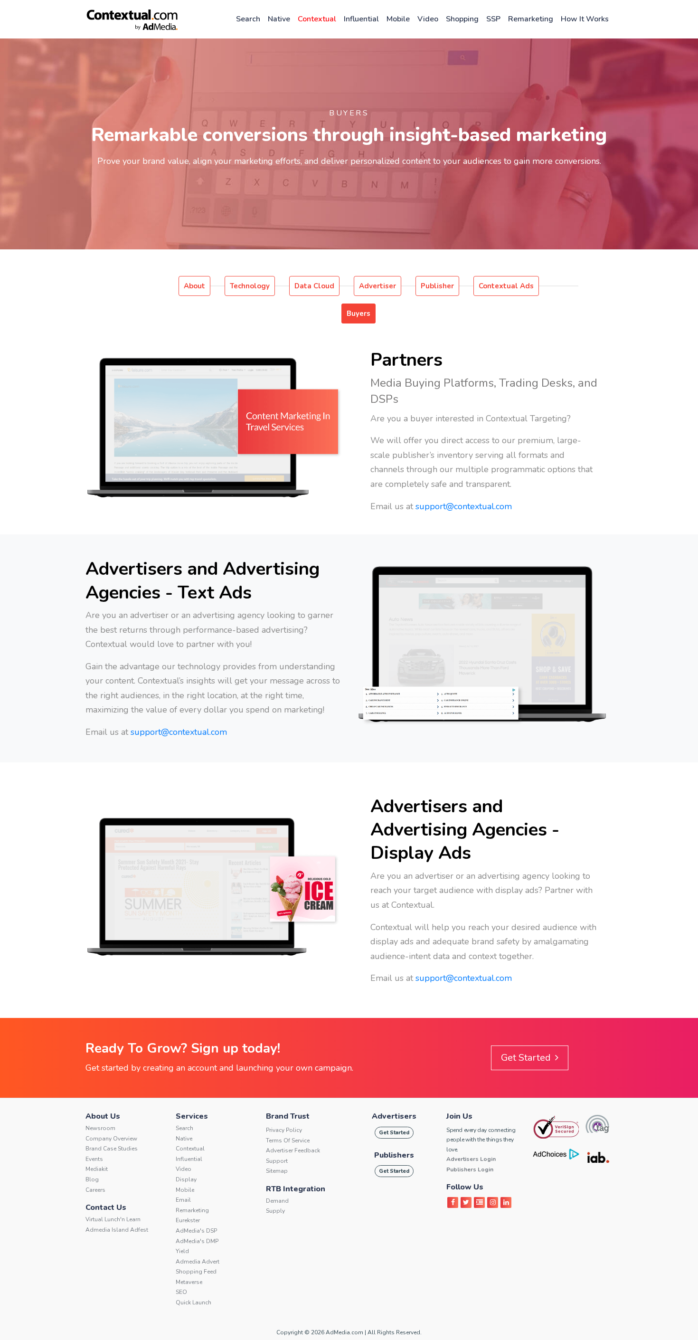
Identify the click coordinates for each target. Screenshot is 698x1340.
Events (94, 1159)
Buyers (358, 313)
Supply (275, 1211)
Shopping (462, 19)
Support (277, 1161)
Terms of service (288, 1140)
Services (192, 1116)
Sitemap (277, 1171)
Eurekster (188, 1220)
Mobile (398, 19)
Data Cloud (314, 286)
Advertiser (377, 286)
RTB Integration (295, 1189)
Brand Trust (288, 1116)
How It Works (585, 19)
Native (279, 19)
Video (427, 19)
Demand (277, 1201)
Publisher (437, 286)
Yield (182, 1251)
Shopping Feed (196, 1271)
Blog (92, 1179)
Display (186, 1179)
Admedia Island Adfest (116, 1230)
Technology (250, 286)
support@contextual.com (463, 506)
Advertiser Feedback (293, 1150)
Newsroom (100, 1128)
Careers (95, 1190)
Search (248, 19)
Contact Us (105, 1207)
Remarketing (530, 19)
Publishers (394, 1155)
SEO (181, 1292)
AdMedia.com (344, 1332)
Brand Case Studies (111, 1148)
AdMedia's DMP (197, 1241)
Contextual (317, 19)
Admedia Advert (197, 1261)
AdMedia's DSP (196, 1231)
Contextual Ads (506, 286)
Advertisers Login (471, 1159)
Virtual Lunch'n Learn (113, 1219)
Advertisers (394, 1116)
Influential (361, 19)
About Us (102, 1116)
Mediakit (96, 1169)
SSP (493, 19)
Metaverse (189, 1282)
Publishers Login (469, 1169)
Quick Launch (193, 1302)
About (194, 286)
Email (183, 1200)
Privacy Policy (284, 1130)
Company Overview (111, 1138)
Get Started (527, 1057)
